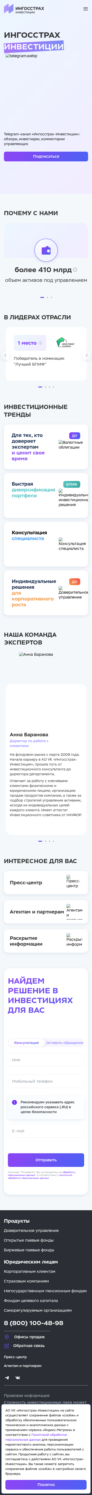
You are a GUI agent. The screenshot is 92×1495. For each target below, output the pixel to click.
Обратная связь (29, 1345)
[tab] (26, 1043)
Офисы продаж (29, 1336)
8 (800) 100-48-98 (33, 1323)
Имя (16, 1059)
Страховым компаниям (26, 1281)
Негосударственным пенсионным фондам (45, 1290)
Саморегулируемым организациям (38, 1310)
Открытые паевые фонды (29, 1240)
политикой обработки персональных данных (40, 1176)
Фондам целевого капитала (31, 1300)
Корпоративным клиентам (29, 1271)
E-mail (18, 1131)
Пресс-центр (15, 1357)
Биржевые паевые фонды (29, 1250)
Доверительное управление (31, 1230)
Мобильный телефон (32, 1081)
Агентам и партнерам (22, 1366)
